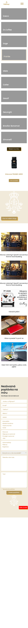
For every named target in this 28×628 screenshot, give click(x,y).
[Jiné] (14, 438)
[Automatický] (14, 442)
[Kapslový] (14, 447)
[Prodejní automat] (14, 436)
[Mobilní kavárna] (14, 423)
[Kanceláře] (14, 421)
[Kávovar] (14, 432)
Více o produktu (14, 180)
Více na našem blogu (9, 218)
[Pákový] (14, 445)
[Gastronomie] (14, 426)
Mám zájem (23, 508)
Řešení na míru (14, 149)
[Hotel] (14, 428)
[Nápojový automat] (14, 434)
